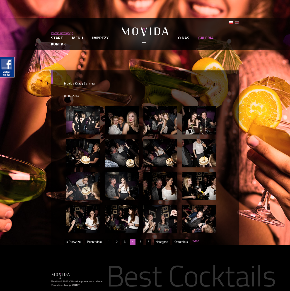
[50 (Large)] (83, 108)
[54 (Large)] (83, 141)
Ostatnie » (181, 242)
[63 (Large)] (122, 207)
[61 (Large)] (199, 174)
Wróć (195, 241)
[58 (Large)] (83, 174)
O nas (183, 38)
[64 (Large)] (160, 207)
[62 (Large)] (83, 207)
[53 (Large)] (199, 108)
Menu (77, 38)
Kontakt (59, 44)
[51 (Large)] (122, 108)
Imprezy (100, 38)
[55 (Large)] (122, 141)
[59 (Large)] (122, 174)
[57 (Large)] (199, 141)
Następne (162, 242)
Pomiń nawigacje (62, 33)
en (237, 22)
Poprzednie (94, 242)
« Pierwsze (73, 242)
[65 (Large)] (199, 207)
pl (231, 22)
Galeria (206, 38)
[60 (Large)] (160, 174)
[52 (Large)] (160, 108)
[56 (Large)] (160, 141)
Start (57, 38)
